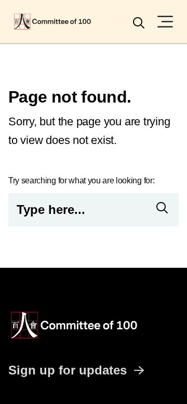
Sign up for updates (67, 370)
